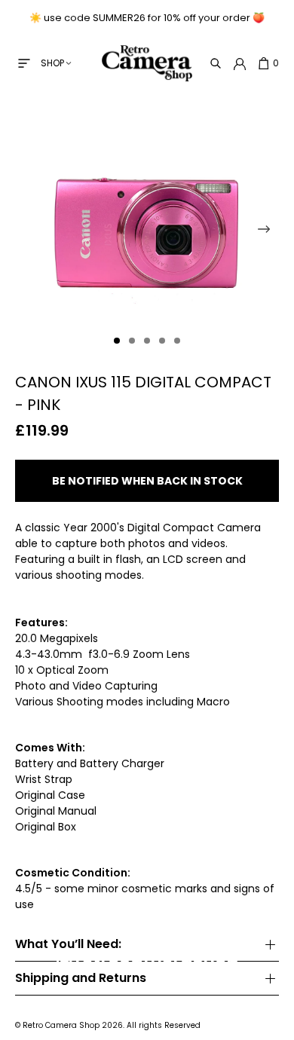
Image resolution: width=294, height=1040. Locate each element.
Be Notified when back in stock (147, 480)
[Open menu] (24, 63)
